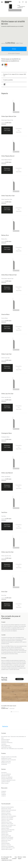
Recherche (5, 726)
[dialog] (7, 860)
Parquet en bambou (6, 813)
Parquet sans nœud (6, 840)
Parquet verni (4, 841)
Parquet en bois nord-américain (8, 810)
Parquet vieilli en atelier (6, 849)
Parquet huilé (4, 832)
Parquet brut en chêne (6, 822)
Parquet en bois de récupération (8, 816)
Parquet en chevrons (6, 844)
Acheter (14, 49)
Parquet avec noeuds (6, 808)
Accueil (18, 5)
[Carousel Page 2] (12, 711)
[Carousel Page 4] (15, 711)
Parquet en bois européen (7, 817)
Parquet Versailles (5, 843)
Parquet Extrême (5, 828)
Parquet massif (4, 834)
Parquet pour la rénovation (7, 846)
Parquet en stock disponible (7, 829)
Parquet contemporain (6, 826)
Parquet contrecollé (5, 811)
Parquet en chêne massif (7, 823)
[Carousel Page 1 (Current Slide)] (11, 711)
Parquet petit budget (6, 835)
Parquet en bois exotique (7, 819)
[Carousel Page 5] (16, 711)
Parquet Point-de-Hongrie (7, 837)
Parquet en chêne (5, 820)
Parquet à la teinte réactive (7, 807)
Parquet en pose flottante (7, 838)
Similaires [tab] (19, 679)
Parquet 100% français (6, 831)
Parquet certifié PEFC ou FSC (8, 848)
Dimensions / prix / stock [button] (7, 129)
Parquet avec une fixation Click (8, 825)
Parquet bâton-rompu (6, 814)
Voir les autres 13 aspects (14, 53)
